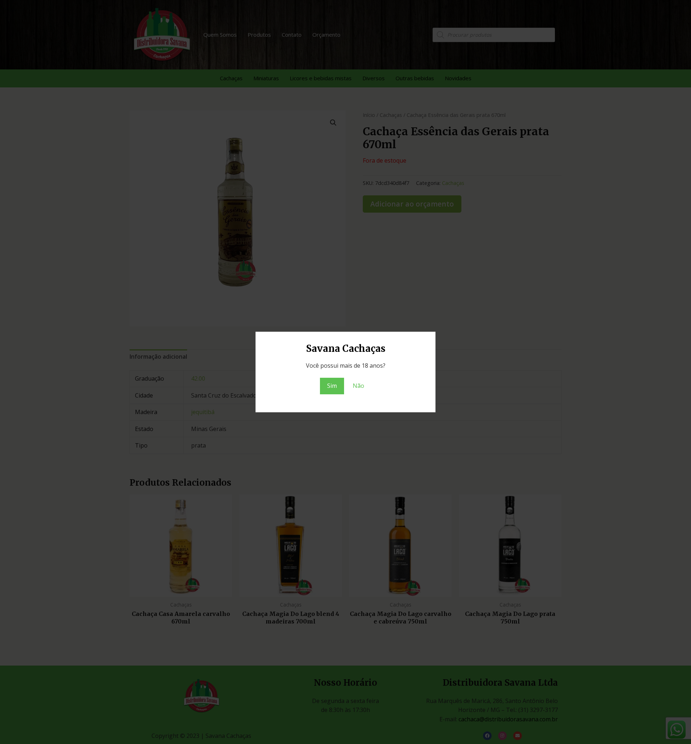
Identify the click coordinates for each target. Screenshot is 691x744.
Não (358, 386)
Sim (332, 386)
